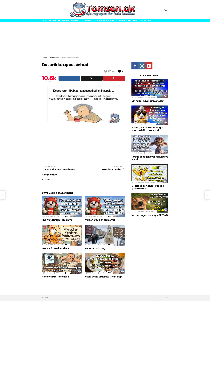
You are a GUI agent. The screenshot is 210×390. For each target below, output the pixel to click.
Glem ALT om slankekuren (56, 248)
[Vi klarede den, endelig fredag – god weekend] (149, 173)
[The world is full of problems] (62, 206)
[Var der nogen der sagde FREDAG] (149, 202)
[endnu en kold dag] (105, 235)
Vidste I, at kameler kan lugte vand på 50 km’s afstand (147, 129)
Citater (74, 21)
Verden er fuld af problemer (100, 220)
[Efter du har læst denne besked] (2, 195)
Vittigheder (63, 21)
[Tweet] (91, 78)
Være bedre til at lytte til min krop (103, 276)
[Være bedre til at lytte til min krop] (105, 263)
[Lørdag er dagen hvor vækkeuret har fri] (149, 144)
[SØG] (166, 9)
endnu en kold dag (95, 248)
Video (135, 21)
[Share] (69, 78)
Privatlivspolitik (163, 298)
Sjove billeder (49, 21)
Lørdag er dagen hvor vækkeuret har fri (149, 158)
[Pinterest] (114, 78)
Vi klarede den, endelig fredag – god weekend (148, 187)
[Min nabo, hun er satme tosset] (149, 88)
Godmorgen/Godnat (106, 21)
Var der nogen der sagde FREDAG (149, 215)
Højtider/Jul (124, 21)
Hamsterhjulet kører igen (55, 276)
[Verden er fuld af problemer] (105, 206)
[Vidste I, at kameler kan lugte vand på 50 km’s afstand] (149, 115)
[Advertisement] (105, 38)
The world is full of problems (57, 220)
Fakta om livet (86, 21)
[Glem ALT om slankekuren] (62, 235)
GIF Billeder (146, 21)
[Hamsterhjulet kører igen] (62, 263)
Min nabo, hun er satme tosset (147, 101)
